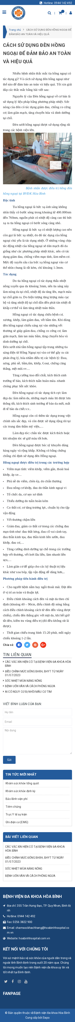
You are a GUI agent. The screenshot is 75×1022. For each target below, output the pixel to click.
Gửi (9, 759)
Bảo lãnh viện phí (16, 798)
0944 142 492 (26, 916)
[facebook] (13, 981)
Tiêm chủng (13, 806)
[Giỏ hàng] (60, 13)
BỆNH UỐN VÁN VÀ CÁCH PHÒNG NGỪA (30, 686)
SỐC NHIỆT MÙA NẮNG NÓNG (23, 680)
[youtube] (26, 981)
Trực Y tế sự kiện (16, 814)
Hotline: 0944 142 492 (57, 3)
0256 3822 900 (22, 922)
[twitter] (6, 981)
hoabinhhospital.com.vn (34, 938)
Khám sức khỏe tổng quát (22, 783)
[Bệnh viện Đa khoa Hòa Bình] (18, 12)
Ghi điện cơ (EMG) (17, 822)
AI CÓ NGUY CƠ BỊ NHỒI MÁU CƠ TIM (28, 691)
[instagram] (19, 981)
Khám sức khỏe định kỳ (20, 791)
